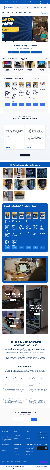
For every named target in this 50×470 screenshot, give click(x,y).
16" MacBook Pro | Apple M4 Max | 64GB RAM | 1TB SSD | (7, 93)
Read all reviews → (33, 120)
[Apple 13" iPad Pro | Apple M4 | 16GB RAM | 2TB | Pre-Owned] (28, 86)
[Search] (27, 7)
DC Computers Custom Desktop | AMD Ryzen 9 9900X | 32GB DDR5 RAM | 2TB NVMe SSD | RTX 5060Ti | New (35, 227)
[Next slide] (33, 42)
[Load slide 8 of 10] (27, 41)
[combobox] (22, 7)
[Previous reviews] (2, 137)
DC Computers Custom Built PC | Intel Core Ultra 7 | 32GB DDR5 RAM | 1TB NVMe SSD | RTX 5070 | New (28, 226)
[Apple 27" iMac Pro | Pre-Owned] (42, 83)
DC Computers (41, 466)
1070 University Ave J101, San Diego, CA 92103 (25, 48)
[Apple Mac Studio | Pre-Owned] (22, 86)
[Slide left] (44, 59)
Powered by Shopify (45, 466)
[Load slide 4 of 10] (22, 41)
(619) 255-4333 (9, 437)
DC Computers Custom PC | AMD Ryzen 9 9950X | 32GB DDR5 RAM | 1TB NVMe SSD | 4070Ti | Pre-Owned (42, 227)
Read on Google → (8, 147)
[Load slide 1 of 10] (17, 41)
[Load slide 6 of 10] (24, 41)
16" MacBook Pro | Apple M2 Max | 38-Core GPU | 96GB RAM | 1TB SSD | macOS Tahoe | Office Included (14, 93)
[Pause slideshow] (35, 42)
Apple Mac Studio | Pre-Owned (21, 91)
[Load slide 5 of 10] (23, 41)
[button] (46, 7)
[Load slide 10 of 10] (30, 41)
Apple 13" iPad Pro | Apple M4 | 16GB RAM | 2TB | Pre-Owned (28, 93)
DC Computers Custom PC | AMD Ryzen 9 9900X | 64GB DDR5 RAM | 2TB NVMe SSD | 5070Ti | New (21, 227)
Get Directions (6, 436)
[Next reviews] (48, 137)
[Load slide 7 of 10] (26, 41)
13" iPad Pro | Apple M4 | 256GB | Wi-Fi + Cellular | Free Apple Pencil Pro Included (35, 94)
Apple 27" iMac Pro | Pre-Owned (42, 88)
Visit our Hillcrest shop (25, 155)
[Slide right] (47, 59)
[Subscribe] (46, 448)
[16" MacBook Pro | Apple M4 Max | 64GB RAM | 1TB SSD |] (8, 86)
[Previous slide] (15, 42)
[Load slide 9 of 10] (29, 41)
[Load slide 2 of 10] (19, 41)
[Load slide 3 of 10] (20, 41)
